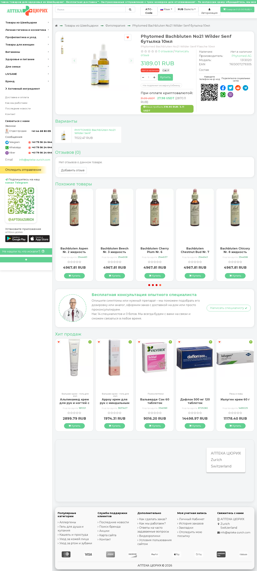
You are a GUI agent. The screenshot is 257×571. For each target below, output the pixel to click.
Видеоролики (149, 536)
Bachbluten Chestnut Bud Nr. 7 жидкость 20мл (195, 252)
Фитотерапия (115, 25)
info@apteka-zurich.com (34, 159)
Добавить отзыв (72, 170)
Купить (165, 77)
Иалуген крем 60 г (235, 399)
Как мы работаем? (152, 523)
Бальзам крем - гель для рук (75, 395)
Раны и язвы (236, 394)
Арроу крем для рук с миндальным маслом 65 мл (114, 403)
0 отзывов (165, 51)
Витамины (12, 52)
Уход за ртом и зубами (75, 543)
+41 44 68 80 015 (41, 131)
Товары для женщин (19, 44)
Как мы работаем (16, 103)
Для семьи (12, 66)
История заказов (191, 523)
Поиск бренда (109, 526)
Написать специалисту (227, 308)
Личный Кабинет (191, 519)
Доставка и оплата (17, 97)
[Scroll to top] (26, 259)
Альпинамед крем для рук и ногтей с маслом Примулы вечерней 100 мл (74, 404)
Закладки (186, 527)
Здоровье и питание (19, 59)
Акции (104, 531)
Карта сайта (107, 535)
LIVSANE (11, 74)
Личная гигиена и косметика (25, 29)
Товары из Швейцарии (21, 22)
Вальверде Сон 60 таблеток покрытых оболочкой (154, 404)
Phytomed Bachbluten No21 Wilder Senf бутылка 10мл (171, 25)
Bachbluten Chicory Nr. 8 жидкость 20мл (235, 252)
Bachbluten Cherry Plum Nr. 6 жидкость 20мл (155, 252)
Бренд (10, 81)
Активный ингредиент (23, 88)
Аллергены (67, 522)
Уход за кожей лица (74, 539)
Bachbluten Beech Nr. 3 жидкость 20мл (114, 252)
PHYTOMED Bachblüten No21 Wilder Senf (95, 131)
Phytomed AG (242, 56)
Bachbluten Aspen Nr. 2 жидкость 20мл (74, 252)
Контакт (10, 114)
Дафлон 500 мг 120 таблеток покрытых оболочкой (195, 404)
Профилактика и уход (20, 37)
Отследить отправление (23, 169)
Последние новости (18, 108)
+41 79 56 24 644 (41, 142)
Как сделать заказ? (153, 519)
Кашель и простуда (73, 534)
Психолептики (156, 394)
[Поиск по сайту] (130, 9)
